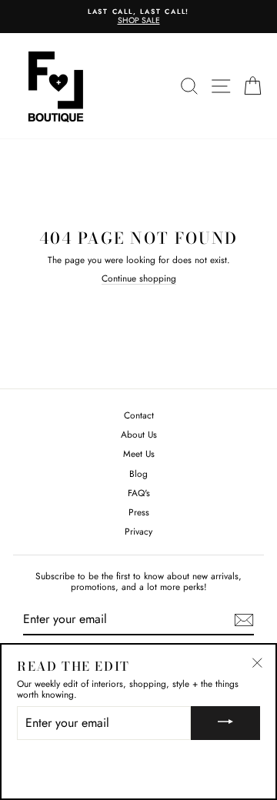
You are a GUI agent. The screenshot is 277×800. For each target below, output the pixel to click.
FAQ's (139, 492)
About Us (139, 434)
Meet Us (139, 453)
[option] (138, 16)
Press (138, 511)
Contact (139, 415)
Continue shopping (139, 279)
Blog (138, 473)
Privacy (138, 531)
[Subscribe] (244, 620)
